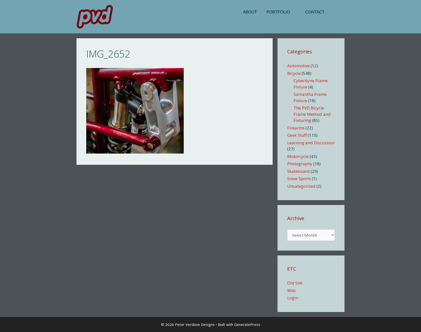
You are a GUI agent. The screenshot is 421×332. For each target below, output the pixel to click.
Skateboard (298, 171)
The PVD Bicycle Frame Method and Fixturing (312, 114)
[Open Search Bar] (336, 12)
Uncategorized (301, 186)
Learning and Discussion (311, 143)
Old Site (294, 283)
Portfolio (278, 12)
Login (292, 298)
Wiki (291, 290)
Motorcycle (298, 156)
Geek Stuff (297, 135)
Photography (299, 163)
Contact (315, 12)
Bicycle (294, 73)
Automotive (298, 65)
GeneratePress (247, 324)
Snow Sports (299, 178)
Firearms (296, 128)
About (250, 12)
